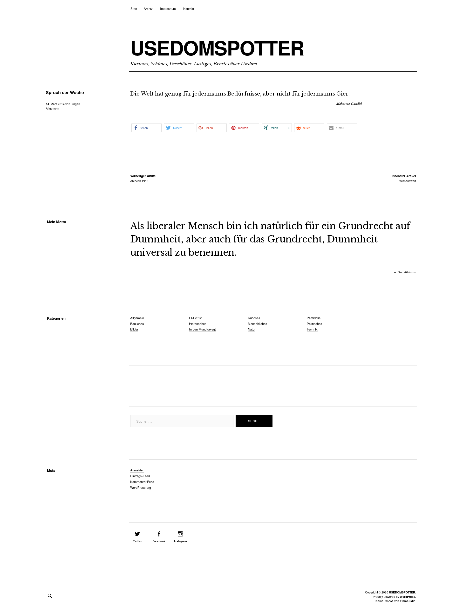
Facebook (159, 541)
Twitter (137, 541)
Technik (312, 329)
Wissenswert (404, 178)
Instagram (180, 541)
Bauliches (137, 323)
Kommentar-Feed (142, 481)
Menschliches (257, 323)
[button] (146, 128)
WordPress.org (140, 487)
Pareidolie (313, 318)
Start (133, 8)
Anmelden (137, 470)
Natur (251, 329)
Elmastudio (407, 601)
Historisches (197, 323)
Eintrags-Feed (140, 476)
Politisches (314, 323)
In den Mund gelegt (202, 329)
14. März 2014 (55, 104)
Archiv (148, 8)
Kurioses (254, 318)
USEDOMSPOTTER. (402, 592)
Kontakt (188, 8)
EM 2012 (195, 318)
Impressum (168, 8)
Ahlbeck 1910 (143, 178)
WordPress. (408, 596)
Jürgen (75, 104)
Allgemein (52, 108)
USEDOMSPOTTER (217, 47)
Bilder (134, 329)
